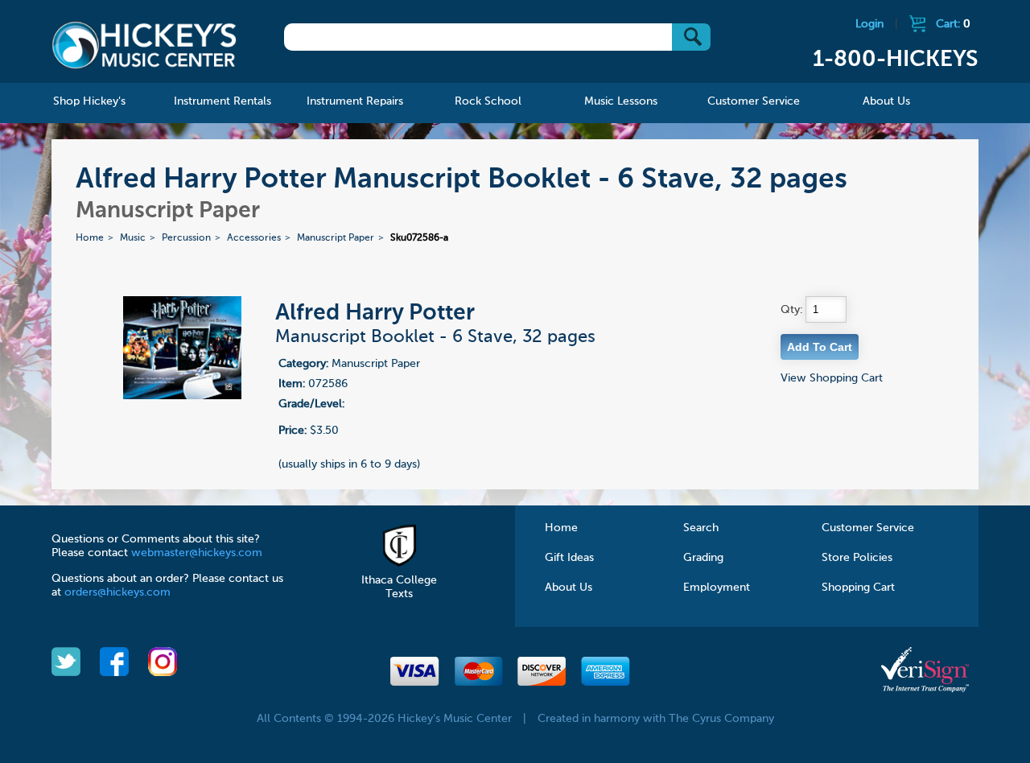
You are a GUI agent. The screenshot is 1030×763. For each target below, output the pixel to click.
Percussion (186, 238)
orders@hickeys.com (117, 592)
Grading (703, 557)
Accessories (254, 238)
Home (90, 238)
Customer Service (868, 528)
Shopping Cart (858, 587)
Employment (716, 587)
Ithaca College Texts (399, 587)
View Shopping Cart (832, 378)
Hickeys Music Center (144, 44)
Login (869, 24)
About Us (568, 587)
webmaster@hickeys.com (196, 553)
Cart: (953, 24)
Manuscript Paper (335, 238)
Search (701, 528)
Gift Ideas (569, 557)
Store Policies (857, 557)
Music (133, 238)
